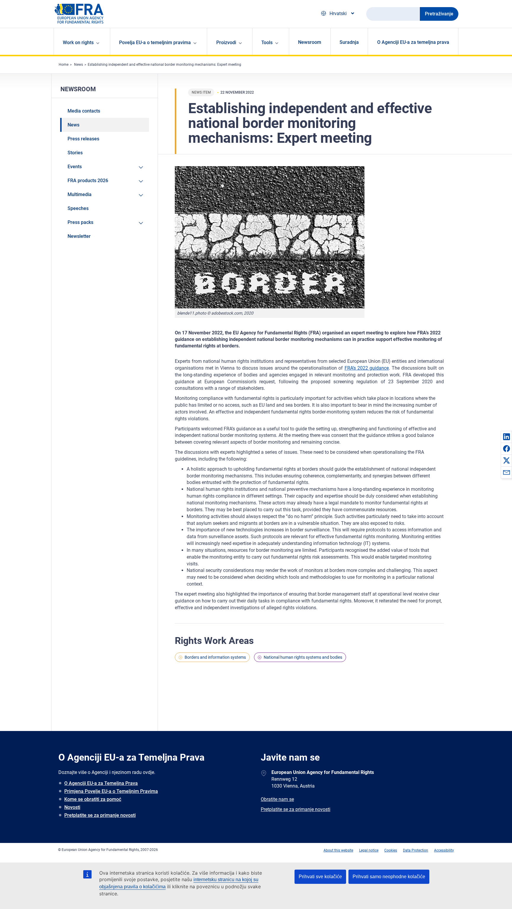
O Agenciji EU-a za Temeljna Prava (101, 783)
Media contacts (84, 111)
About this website (338, 850)
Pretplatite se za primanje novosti (100, 815)
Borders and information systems (215, 657)
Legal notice (368, 850)
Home (63, 64)
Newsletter (79, 236)
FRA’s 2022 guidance (367, 368)
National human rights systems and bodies (303, 657)
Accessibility (444, 850)
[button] (506, 437)
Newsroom (309, 42)
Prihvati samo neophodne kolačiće (389, 876)
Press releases (83, 139)
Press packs (80, 222)
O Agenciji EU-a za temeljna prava (413, 42)
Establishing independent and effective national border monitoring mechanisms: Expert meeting (164, 64)
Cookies (390, 850)
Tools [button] (267, 42)
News (78, 64)
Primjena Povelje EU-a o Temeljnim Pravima (111, 791)
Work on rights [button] (78, 42)
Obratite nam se (277, 799)
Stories (75, 152)
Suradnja (349, 42)
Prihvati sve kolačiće (320, 876)
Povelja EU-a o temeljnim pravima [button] (155, 42)
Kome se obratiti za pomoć (92, 799)
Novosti (72, 807)
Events (75, 166)
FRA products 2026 (88, 180)
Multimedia (80, 194)
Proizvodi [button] (226, 42)
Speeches (78, 208)
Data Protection (415, 850)
